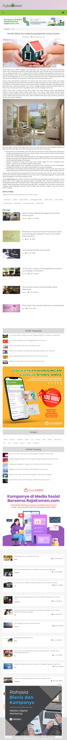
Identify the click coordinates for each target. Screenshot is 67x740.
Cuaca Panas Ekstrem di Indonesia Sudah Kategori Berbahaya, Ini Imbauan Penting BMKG (34, 335)
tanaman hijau (8, 203)
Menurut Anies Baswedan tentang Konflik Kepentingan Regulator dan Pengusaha (32, 351)
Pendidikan (24, 273)
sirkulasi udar (39, 203)
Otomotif (15, 443)
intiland (15, 199)
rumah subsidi (59, 199)
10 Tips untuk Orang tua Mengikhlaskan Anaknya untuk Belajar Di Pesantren (42, 269)
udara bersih (17, 203)
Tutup (59, 685)
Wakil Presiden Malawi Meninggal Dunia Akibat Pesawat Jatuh (41, 214)
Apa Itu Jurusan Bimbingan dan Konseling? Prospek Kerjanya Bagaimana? (34, 569)
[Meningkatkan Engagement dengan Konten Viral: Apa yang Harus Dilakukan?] (7, 465)
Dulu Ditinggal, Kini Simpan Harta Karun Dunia (27, 623)
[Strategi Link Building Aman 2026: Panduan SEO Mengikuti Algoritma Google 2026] (9, 666)
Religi (23, 308)
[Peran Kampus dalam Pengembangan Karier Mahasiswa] (11, 290)
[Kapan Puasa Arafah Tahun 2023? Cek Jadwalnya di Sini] (7, 346)
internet (22, 443)
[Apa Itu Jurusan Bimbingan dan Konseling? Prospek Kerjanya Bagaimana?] (9, 573)
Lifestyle (29, 443)
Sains (9, 443)
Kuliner (27, 439)
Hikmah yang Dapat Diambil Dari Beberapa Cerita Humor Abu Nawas (28, 356)
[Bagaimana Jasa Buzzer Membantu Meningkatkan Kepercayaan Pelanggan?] (7, 475)
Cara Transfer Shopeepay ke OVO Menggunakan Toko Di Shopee (27, 340)
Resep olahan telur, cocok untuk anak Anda (26, 556)
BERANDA (7, 29)
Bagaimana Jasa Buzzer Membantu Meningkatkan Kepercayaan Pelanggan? (30, 474)
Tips (23, 239)
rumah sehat (7, 199)
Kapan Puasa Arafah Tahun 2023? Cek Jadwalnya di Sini (24, 345)
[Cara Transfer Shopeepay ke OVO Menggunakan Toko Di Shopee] (7, 341)
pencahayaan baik (28, 203)
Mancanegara (24, 218)
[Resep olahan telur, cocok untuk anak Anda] (9, 558)
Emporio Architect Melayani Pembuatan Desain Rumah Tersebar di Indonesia (36, 582)
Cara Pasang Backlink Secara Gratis (36, 250)
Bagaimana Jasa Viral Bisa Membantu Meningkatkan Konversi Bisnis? (28, 469)
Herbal (5, 439)
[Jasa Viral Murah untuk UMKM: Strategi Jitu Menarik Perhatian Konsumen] (7, 481)
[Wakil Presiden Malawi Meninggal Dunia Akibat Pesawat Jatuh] (11, 216)
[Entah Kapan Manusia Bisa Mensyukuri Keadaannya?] (11, 308)
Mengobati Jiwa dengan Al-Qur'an (23, 637)
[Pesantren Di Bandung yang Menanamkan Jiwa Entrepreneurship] (9, 680)
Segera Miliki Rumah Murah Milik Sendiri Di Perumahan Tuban (20, 194)
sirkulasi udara (48, 199)
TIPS (13, 29)
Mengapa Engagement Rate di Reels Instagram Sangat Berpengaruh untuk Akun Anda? (33, 459)
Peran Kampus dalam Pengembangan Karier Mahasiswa (39, 288)
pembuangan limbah (36, 199)
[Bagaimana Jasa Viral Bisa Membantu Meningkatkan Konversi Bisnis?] (7, 471)
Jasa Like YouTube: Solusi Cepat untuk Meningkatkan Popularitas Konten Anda (31, 454)
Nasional (38, 439)
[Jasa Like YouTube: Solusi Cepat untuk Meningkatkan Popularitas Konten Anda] (7, 455)
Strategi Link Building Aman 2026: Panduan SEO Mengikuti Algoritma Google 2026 (37, 664)
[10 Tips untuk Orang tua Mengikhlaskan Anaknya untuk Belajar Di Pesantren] (11, 272)
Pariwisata (12, 439)
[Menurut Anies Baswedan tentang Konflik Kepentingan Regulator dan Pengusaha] (7, 351)
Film (5, 443)
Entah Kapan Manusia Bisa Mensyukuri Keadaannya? (43, 305)
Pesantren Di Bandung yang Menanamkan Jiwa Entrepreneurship (32, 678)
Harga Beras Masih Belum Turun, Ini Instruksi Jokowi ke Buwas (26, 361)
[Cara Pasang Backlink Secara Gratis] (11, 253)
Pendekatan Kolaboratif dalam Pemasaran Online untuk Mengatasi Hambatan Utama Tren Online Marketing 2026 (42, 233)
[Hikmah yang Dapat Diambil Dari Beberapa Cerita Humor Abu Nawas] (7, 357)
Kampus (50, 439)
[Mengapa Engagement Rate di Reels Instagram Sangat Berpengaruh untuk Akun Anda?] (7, 460)
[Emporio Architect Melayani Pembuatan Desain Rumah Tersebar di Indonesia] (9, 584)
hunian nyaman (24, 199)
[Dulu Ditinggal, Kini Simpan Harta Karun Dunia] (9, 625)
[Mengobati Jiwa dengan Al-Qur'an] (9, 639)
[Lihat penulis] (44, 37)
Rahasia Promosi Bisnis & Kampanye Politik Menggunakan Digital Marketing (33, 737)
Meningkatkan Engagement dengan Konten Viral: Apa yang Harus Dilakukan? (30, 464)
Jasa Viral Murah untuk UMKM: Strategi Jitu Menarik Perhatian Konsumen (29, 479)
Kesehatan (20, 439)
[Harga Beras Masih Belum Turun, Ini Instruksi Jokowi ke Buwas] (7, 362)
